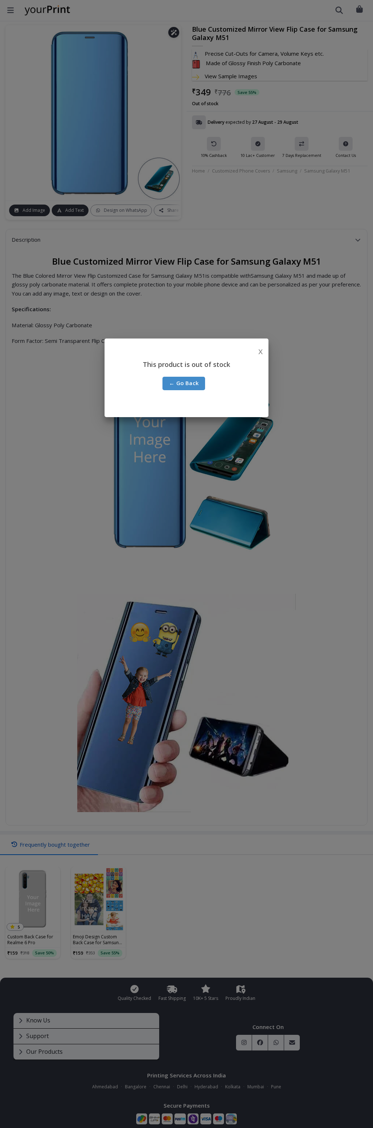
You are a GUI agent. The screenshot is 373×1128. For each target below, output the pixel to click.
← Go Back (184, 383)
